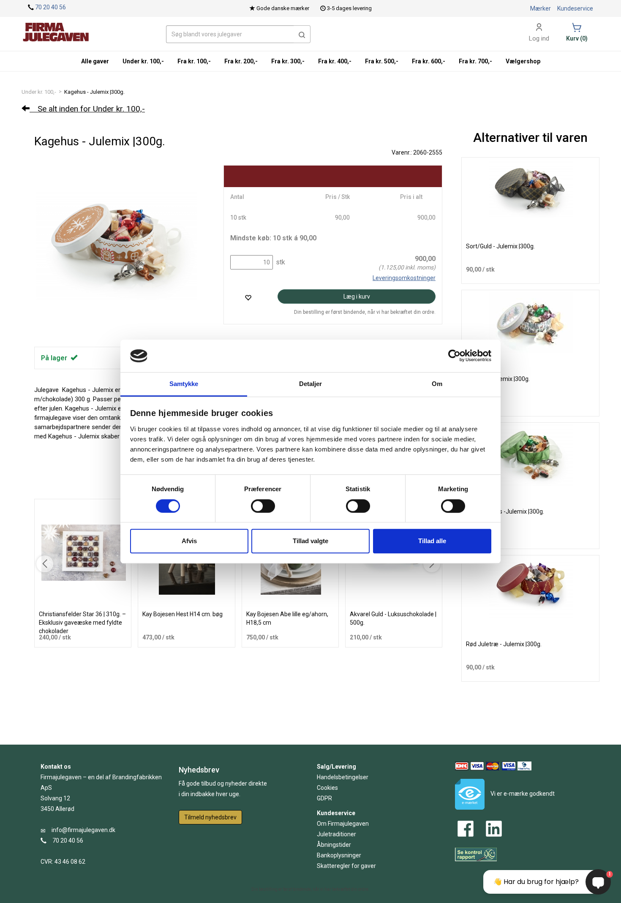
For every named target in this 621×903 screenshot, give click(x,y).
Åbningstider (334, 844)
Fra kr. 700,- (475, 61)
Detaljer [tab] (310, 383)
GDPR (324, 798)
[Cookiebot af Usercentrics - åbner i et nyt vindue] (454, 356)
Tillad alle (432, 540)
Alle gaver (95, 61)
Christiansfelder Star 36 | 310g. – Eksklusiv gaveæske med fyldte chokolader (82, 622)
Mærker (540, 8)
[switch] (263, 506)
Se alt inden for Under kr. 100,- (87, 109)
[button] (302, 34)
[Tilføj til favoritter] (248, 297)
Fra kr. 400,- (334, 61)
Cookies (327, 787)
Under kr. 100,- (39, 92)
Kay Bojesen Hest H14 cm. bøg (182, 614)
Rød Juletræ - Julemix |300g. (504, 644)
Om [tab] (437, 383)
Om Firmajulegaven (343, 823)
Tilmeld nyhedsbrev (210, 817)
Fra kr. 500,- (381, 61)
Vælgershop (523, 61)
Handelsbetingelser (342, 777)
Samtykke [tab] (184, 383)
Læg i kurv (356, 296)
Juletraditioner (336, 834)
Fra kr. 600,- (428, 61)
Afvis (189, 540)
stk (279, 262)
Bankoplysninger (339, 855)
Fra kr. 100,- (194, 61)
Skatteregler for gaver (346, 865)
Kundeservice (575, 8)
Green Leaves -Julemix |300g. (505, 511)
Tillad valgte (310, 540)
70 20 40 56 (50, 7)
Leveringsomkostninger (404, 278)
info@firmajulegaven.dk (83, 830)
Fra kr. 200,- (241, 61)
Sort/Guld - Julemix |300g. (500, 246)
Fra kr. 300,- (288, 61)
